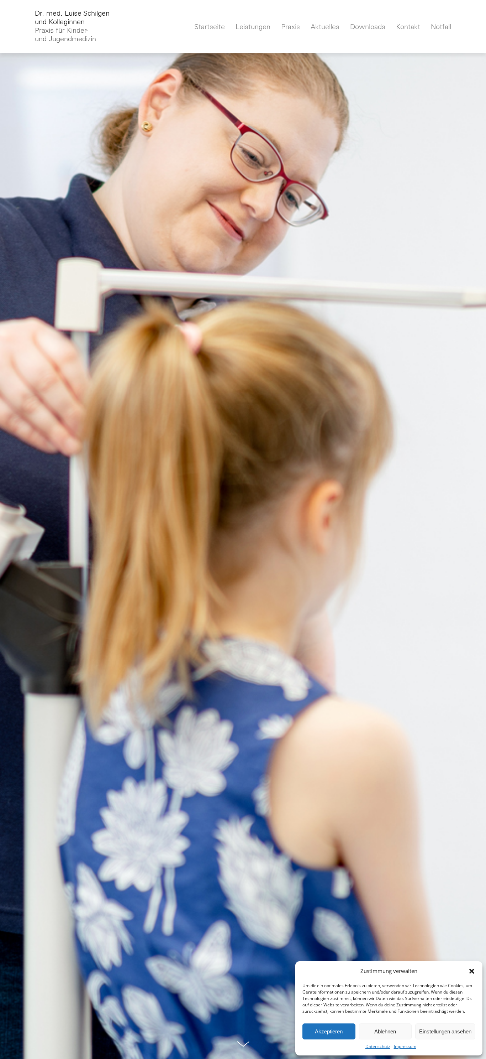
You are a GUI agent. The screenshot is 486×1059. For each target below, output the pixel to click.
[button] (471, 971)
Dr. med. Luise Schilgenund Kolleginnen (72, 26)
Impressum (405, 1046)
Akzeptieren (329, 1031)
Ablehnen (385, 1031)
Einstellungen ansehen (445, 1031)
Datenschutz (377, 1046)
